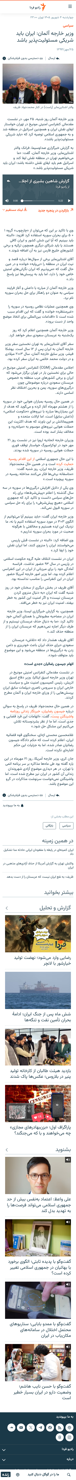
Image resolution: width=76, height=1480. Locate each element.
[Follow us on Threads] (60, 1437)
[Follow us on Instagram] (69, 1437)
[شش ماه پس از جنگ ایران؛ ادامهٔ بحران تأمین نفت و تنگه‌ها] (38, 990)
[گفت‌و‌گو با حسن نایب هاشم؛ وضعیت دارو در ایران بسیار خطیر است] (38, 1362)
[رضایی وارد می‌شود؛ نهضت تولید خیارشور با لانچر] (38, 933)
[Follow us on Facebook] (50, 1428)
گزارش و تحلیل (55, 908)
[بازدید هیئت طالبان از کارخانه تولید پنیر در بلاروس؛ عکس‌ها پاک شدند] (38, 1046)
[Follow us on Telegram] (40, 1428)
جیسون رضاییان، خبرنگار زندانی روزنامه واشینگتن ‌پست (41, 714)
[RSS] (60, 1428)
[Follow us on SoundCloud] (11, 1428)
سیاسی (68, 26)
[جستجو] (68, 1474)
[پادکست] (17, 1474)
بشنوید (63, 1150)
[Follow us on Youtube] (21, 1428)
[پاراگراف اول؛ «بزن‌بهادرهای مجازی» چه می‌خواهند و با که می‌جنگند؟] (38, 1103)
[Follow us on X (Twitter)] (31, 1428)
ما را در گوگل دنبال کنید (43, 1474)
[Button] (53, 58)
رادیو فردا (61, 186)
